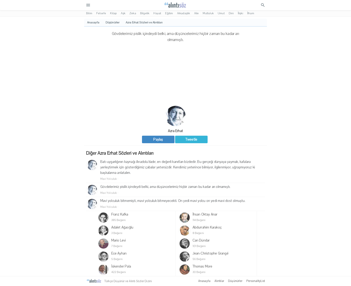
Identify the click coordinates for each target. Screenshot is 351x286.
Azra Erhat (175, 131)
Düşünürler (235, 281)
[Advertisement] (175, 75)
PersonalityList (255, 281)
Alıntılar (219, 281)
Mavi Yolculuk (108, 179)
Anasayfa (204, 281)
